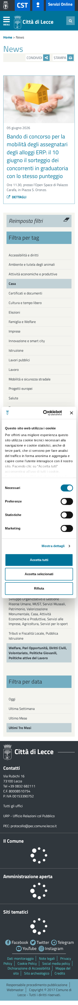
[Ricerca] (70, 20)
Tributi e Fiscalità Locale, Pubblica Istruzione (33, 636)
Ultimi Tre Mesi (20, 727)
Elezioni (14, 312)
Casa (12, 283)
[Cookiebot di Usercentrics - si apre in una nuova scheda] (45, 413)
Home (7, 37)
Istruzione (16, 350)
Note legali (47, 958)
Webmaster (15, 989)
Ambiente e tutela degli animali (32, 264)
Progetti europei (20, 388)
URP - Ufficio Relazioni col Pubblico (29, 815)
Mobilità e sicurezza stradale (29, 379)
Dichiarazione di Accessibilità (29, 968)
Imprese (14, 331)
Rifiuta (39, 588)
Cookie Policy (27, 963)
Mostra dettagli (53, 546)
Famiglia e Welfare (22, 321)
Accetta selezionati (39, 574)
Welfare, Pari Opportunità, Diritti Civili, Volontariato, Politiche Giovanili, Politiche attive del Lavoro (38, 652)
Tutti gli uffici (13, 805)
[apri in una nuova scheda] (6, 5)
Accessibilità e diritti (24, 255)
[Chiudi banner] (71, 412)
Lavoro (14, 369)
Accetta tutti (39, 560)
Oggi (12, 699)
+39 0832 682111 (21, 786)
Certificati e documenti (25, 293)
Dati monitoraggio (20, 958)
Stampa (60, 57)
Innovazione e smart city (27, 340)
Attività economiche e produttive (33, 274)
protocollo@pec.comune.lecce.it (34, 826)
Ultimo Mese (18, 718)
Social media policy (56, 963)
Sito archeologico (36, 973)
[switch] (67, 501)
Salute (13, 398)
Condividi (35, 57)
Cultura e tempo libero (25, 302)
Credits (60, 973)
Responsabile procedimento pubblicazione (36, 984)
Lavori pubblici (19, 360)
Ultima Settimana (22, 708)
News (20, 37)
